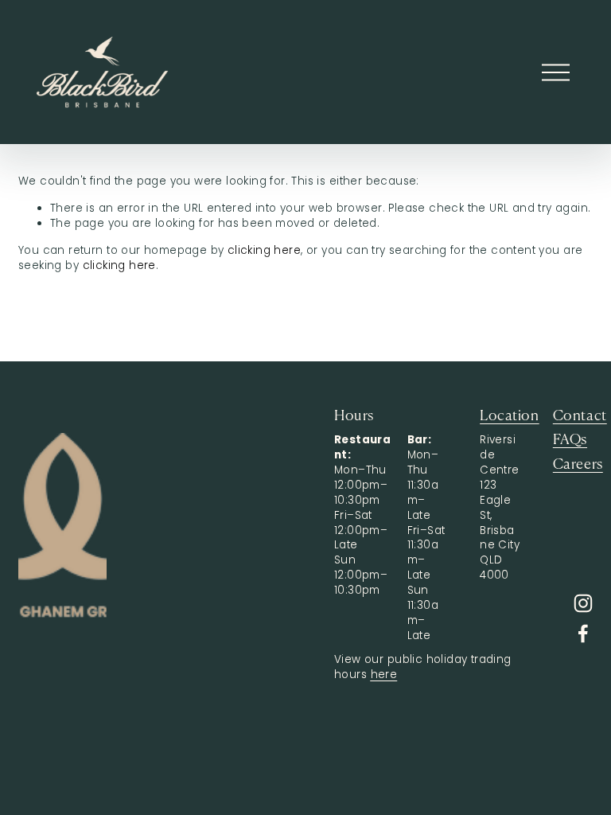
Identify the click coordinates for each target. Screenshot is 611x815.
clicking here (264, 250)
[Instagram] (583, 603)
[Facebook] (583, 633)
